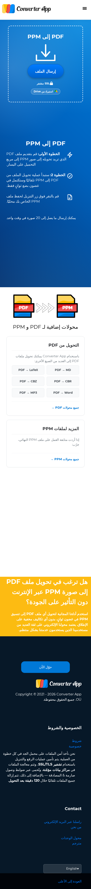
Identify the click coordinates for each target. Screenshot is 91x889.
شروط (76, 741)
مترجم (76, 843)
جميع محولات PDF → (65, 407)
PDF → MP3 (28, 392)
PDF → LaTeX (28, 370)
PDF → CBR (63, 381)
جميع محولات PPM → (65, 459)
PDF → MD (63, 370)
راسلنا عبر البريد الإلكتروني (62, 822)
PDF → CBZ (28, 381)
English (71, 868)
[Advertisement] (45, 523)
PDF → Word (63, 392)
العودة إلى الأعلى (69, 881)
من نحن (76, 827)
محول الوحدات (71, 838)
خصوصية (75, 746)
